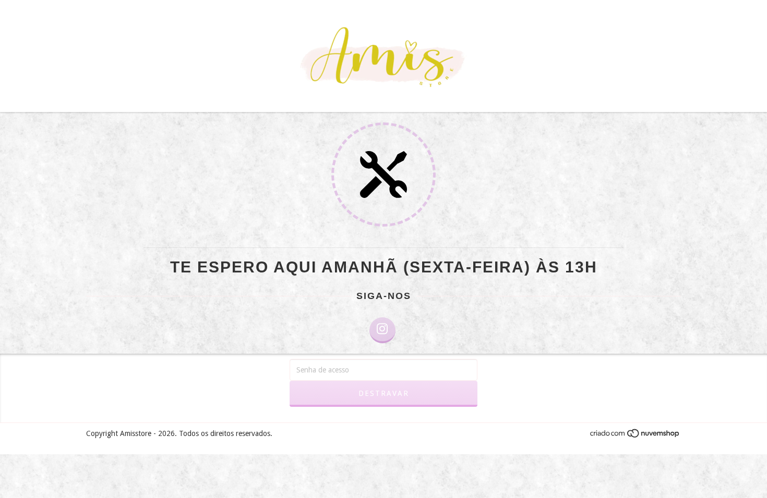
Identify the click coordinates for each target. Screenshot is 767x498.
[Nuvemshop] (635, 436)
